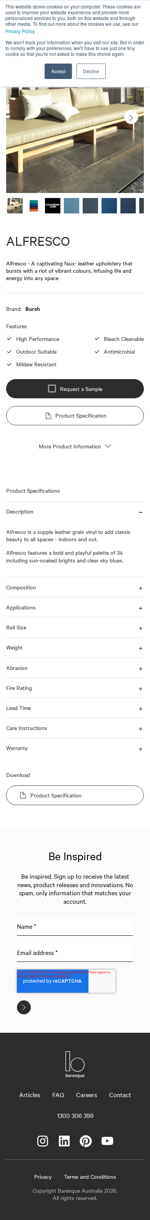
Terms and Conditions (90, 1176)
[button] (75, 511)
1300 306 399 (75, 1115)
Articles (29, 1094)
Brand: (14, 308)
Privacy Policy (19, 31)
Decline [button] (91, 71)
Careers (86, 1094)
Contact (120, 1094)
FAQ (58, 1094)
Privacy (43, 1176)
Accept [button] (58, 71)
